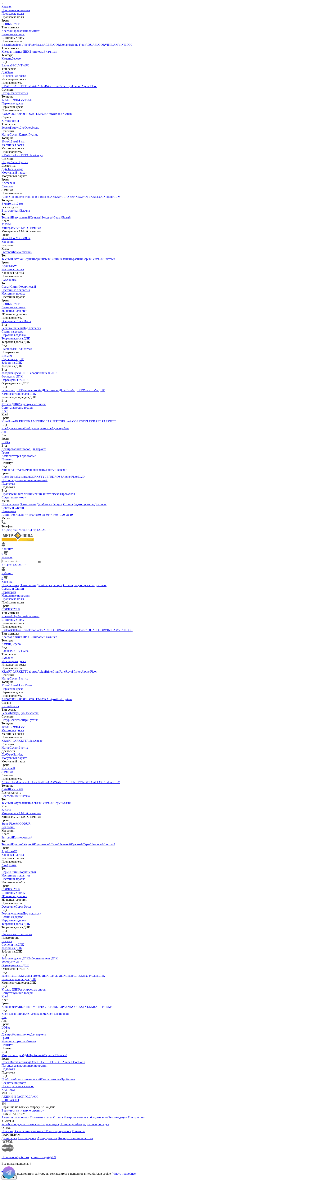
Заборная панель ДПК (43, 373)
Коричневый (42, 259)
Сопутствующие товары (17, 407)
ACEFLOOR (51, 44)
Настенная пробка (13, 293)
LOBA (6, 442)
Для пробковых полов (16, 449)
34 (9, 224)
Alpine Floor (77, 44)
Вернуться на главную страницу (23, 1110)
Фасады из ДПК (12, 376)
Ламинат (7, 186)
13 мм (13, 100)
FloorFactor (36, 44)
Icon (18, 44)
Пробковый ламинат (26, 30)
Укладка (103, 1124)
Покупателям (10, 504)
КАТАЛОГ (9, 1089)
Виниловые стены (13, 307)
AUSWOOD (10, 113)
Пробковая (68, 494)
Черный (29, 259)
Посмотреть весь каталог (18, 1086)
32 (3, 224)
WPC (25, 65)
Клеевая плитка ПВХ (15, 51)
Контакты (17, 514)
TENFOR (40, 113)
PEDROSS (55, 476)
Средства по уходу (14, 497)
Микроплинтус (11, 469)
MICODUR (23, 238)
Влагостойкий (11, 210)
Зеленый (65, 259)
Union (25, 44)
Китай (6, 120)
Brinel (48, 86)
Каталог (7, 6)
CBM (116, 196)
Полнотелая (24, 348)
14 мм (21, 100)
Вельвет (7, 355)
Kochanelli (8, 183)
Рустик (23, 93)
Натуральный (21, 217)
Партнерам (9, 511)
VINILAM (111, 44)
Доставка (100, 504)
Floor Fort (36, 196)
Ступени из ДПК (13, 359)
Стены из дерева (12, 331)
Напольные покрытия (16, 10)
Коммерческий (22, 252)
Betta (13, 44)
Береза (6, 127)
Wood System (63, 113)
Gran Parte (59, 86)
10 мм (5, 141)
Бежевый (47, 217)
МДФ (25, 469)
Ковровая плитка (13, 269)
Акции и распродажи (15, 1117)
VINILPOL (125, 44)
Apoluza (7, 265)
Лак (4, 431)
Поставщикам (27, 1138)
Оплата (68, 504)
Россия (14, 120)
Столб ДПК (73, 390)
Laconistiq (23, 476)
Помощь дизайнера (72, 1124)
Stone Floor (9, 238)
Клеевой (7, 30)
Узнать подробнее (124, 1173)
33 (6, 224)
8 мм (5, 203)
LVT (19, 65)
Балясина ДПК (11, 390)
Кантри (24, 134)
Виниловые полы (13, 34)
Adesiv (68, 421)
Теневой (61, 469)
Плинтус (7, 459)
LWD (81, 476)
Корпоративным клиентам (75, 1138)
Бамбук (14, 127)
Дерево (16, 58)
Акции (6, 514)
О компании (28, 504)
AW (14, 265)
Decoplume (9, 321)
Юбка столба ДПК (93, 390)
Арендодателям (47, 1138)
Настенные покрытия (16, 290)
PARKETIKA (24, 421)
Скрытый (50, 469)
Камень (6, 58)
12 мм (5, 100)
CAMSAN (54, 196)
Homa (11, 421)
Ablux (41, 86)
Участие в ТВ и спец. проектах (50, 1131)
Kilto (5, 421)
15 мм (28, 100)
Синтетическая (51, 494)
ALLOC (98, 196)
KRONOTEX (84, 196)
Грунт (5, 452)
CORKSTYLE (11, 24)
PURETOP (57, 421)
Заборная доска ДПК (15, 373)
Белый (66, 217)
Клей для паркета (35, 428)
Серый (57, 217)
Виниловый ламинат (43, 51)
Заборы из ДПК (12, 362)
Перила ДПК (57, 390)
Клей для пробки (58, 428)
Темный (7, 217)
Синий (55, 259)
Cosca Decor (23, 321)
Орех (10, 72)
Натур (6, 93)
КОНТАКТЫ (10, 1100)
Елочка (6, 65)
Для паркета (38, 449)
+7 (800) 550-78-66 (37, 514)
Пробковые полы (13, 13)
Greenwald (23, 196)
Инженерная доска (14, 75)
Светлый (36, 217)
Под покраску (32, 328)
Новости (7, 1131)
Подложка (8, 483)
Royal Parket (73, 86)
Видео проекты (84, 504)
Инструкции (136, 1117)
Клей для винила (13, 428)
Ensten (6, 44)
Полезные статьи (41, 1117)
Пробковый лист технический (21, 494)
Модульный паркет (14, 172)
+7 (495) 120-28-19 (61, 514)
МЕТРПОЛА (41, 421)
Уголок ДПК (10, 404)
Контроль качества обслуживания (86, 1117)
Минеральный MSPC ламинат (21, 227)
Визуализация (49, 1124)
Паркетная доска (12, 103)
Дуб (4, 72)
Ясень (35, 127)
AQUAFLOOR (95, 44)
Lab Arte (32, 86)
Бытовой (7, 252)
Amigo (50, 113)
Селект (14, 93)
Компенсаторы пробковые (19, 456)
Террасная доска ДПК (16, 338)
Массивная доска (13, 144)
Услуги (57, 504)
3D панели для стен (14, 310)
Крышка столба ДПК (34, 390)
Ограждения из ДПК (15, 380)
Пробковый (36, 469)
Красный (77, 259)
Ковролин (8, 241)
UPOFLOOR (26, 113)
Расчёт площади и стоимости (21, 1124)
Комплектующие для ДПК (19, 393)
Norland (65, 44)
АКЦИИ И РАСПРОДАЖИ (20, 1096)
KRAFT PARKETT (14, 86)
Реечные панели (12, 328)
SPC (13, 65)
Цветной (18, 259)
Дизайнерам (44, 504)
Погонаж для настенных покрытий (25, 480)
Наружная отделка (14, 335)
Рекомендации (117, 1117)
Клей (5, 411)
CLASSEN (68, 196)
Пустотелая (9, 348)
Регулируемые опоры (32, 404)
